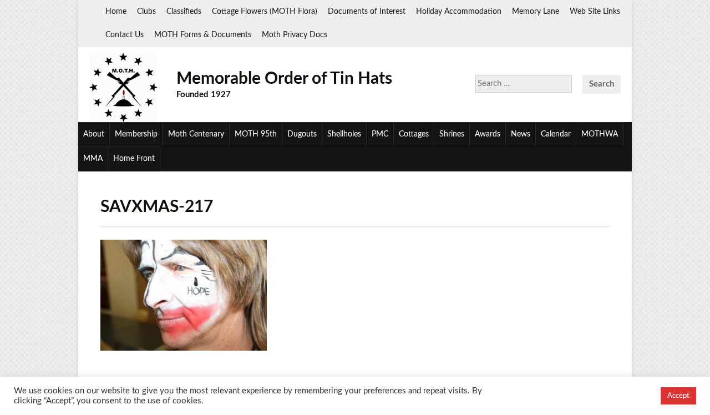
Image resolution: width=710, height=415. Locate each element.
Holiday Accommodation (458, 12)
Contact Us (124, 35)
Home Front (134, 159)
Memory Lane (535, 12)
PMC (380, 134)
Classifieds (183, 12)
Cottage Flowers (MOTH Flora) (264, 12)
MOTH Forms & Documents (202, 35)
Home (115, 12)
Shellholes (344, 134)
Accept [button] (678, 395)
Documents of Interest (366, 12)
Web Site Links (595, 12)
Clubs (146, 12)
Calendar (556, 134)
